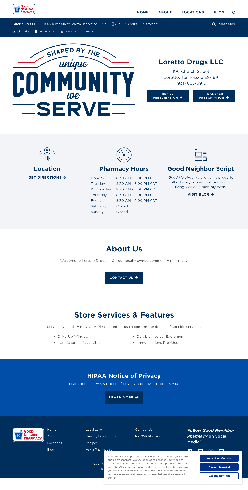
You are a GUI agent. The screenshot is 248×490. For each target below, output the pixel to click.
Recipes (91, 443)
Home (143, 12)
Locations (193, 12)
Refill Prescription (165, 95)
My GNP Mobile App (150, 436)
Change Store (226, 23)
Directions (152, 23)
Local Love (94, 429)
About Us (70, 31)
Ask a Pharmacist (99, 449)
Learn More (121, 397)
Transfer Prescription (212, 95)
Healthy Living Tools (101, 436)
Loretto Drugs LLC (26, 23)
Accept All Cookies (219, 458)
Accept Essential (219, 466)
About (165, 12)
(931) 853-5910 (126, 24)
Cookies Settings (219, 475)
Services (91, 31)
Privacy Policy (100, 464)
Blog (219, 12)
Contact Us (121, 278)
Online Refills (47, 31)
